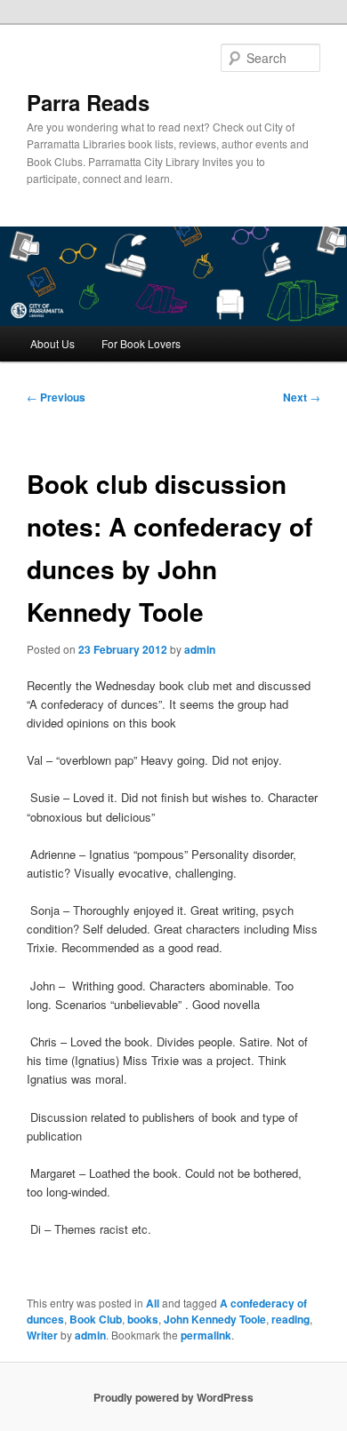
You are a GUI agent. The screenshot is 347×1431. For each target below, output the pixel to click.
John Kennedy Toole (215, 1319)
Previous (56, 397)
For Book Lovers (141, 343)
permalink (206, 1335)
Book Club (95, 1319)
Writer (42, 1335)
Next (301, 397)
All (152, 1303)
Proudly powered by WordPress (173, 1397)
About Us (52, 343)
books (142, 1319)
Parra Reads (88, 102)
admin (199, 649)
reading (290, 1319)
